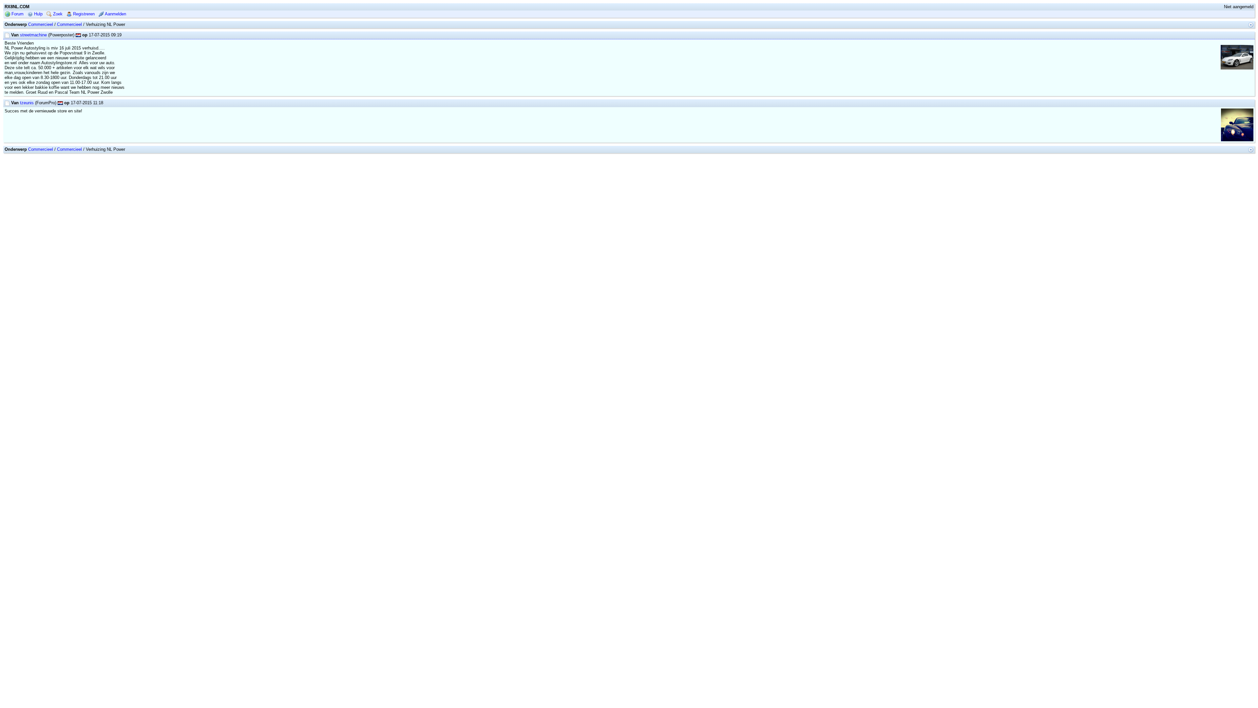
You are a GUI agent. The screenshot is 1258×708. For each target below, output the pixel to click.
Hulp (38, 13)
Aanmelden (115, 13)
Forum (17, 13)
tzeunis (27, 102)
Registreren (83, 13)
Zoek (57, 13)
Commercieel (40, 24)
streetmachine (33, 34)
